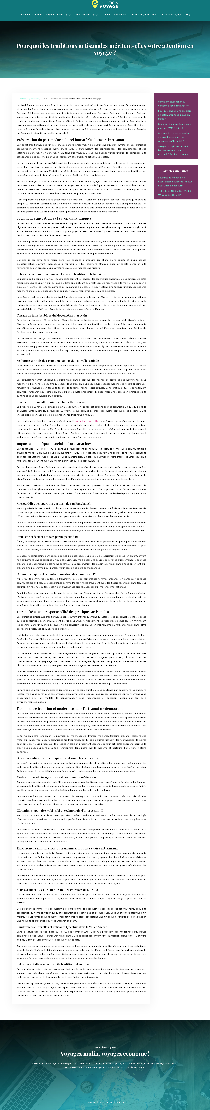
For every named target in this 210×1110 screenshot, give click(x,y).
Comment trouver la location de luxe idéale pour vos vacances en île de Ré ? (174, 137)
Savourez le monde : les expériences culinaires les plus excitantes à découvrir (175, 181)
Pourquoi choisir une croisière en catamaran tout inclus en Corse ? (174, 115)
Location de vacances (114, 14)
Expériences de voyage (58, 14)
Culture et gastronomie (143, 14)
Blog (188, 14)
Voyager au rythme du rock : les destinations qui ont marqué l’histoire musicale (174, 150)
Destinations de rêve (31, 14)
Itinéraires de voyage (87, 14)
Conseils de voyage (171, 14)
